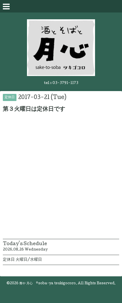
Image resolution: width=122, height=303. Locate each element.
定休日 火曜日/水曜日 (22, 260)
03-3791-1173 (65, 83)
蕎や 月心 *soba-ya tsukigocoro (47, 283)
